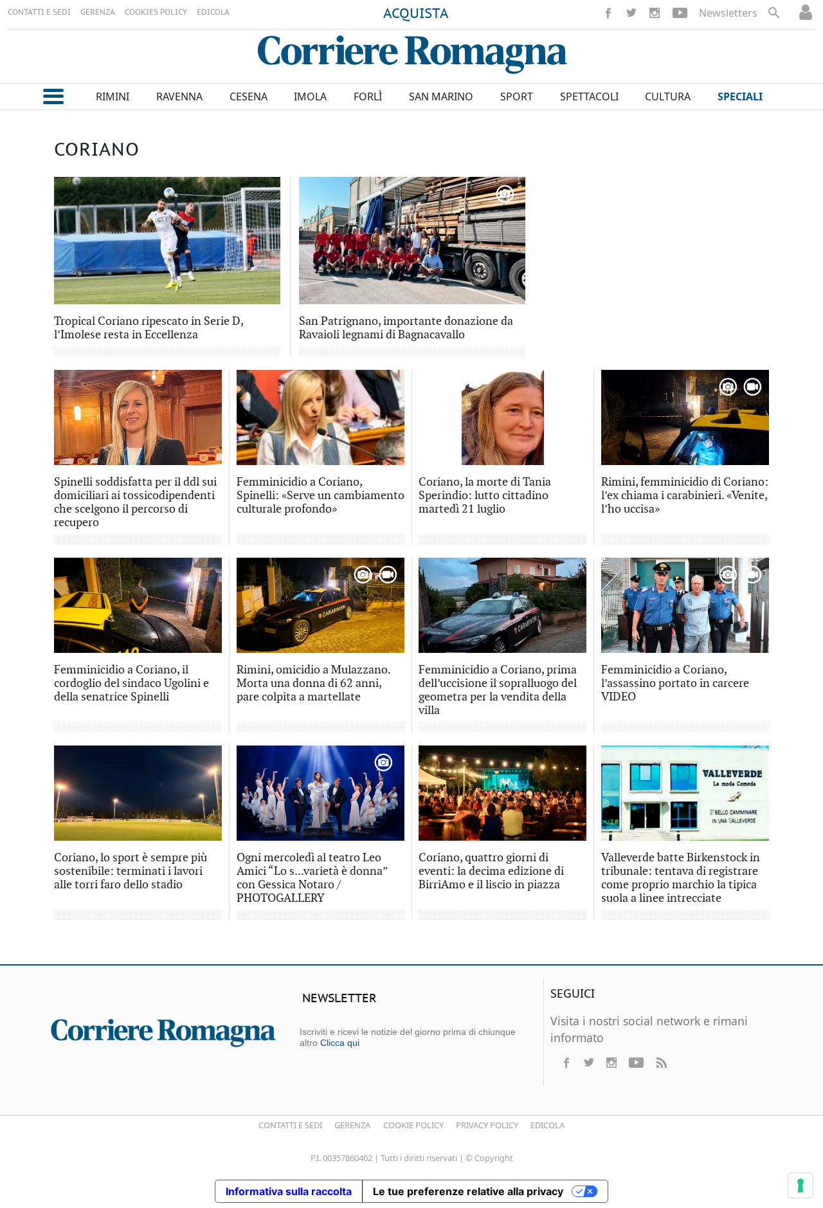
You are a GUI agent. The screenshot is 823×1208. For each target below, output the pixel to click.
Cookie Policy (413, 1125)
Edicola (547, 1125)
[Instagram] (654, 12)
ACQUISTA (416, 14)
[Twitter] (631, 12)
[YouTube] (680, 12)
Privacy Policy (487, 1125)
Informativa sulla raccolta (289, 1191)
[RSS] (661, 1062)
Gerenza (352, 1125)
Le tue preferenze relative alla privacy (468, 1191)
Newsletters (728, 13)
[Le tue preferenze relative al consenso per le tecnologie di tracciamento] (800, 1185)
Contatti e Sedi (290, 1125)
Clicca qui (339, 1043)
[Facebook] (608, 12)
